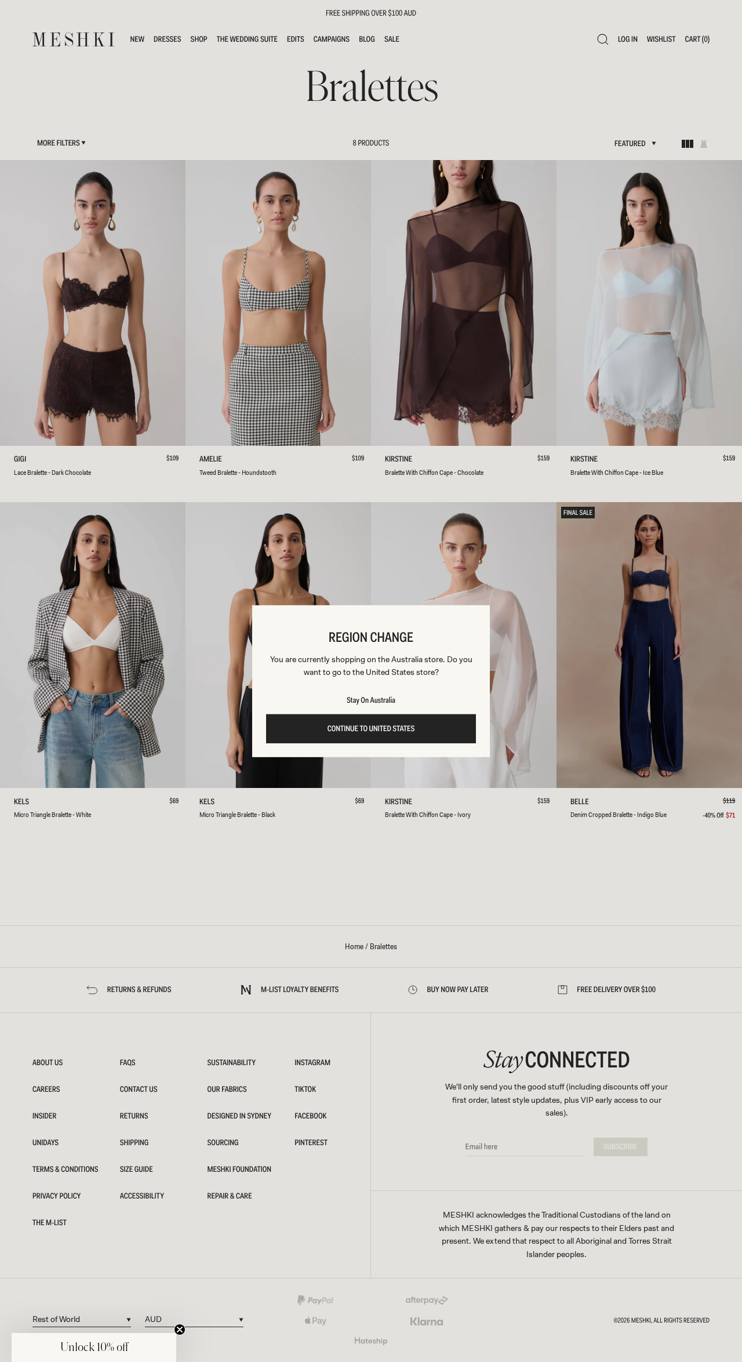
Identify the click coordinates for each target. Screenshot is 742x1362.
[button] (94, 1347)
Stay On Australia (371, 700)
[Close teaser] (180, 1329)
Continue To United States (371, 729)
